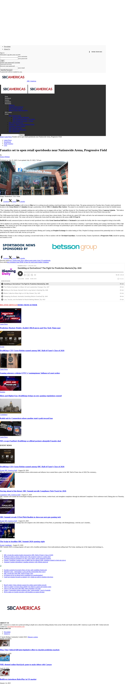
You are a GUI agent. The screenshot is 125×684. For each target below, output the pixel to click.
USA (5, 145)
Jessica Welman (5, 157)
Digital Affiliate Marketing (21, 117)
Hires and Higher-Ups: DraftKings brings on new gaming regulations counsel (31, 396)
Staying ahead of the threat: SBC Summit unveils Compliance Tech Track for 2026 (33, 491)
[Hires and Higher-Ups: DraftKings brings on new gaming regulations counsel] (10, 390)
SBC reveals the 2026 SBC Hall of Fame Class (18, 573)
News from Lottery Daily (18, 581)
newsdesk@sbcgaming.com (16, 626)
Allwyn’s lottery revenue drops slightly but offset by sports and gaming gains (27, 587)
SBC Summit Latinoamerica (17, 130)
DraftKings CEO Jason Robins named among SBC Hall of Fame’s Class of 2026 (32, 351)
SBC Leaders (8, 112)
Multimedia (8, 103)
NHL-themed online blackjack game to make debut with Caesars (26, 664)
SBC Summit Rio (14, 131)
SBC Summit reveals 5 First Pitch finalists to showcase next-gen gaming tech (30, 517)
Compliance (3, 414)
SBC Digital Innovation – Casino (23, 121)
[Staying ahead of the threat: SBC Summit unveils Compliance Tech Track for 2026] (7, 487)
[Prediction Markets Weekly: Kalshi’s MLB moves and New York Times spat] (10, 322)
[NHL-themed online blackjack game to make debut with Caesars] (5, 661)
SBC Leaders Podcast (15, 108)
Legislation (8, 101)
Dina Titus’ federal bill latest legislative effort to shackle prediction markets (29, 650)
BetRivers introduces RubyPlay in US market (18, 679)
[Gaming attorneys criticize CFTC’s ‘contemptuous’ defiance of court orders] (10, 367)
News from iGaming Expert (19, 566)
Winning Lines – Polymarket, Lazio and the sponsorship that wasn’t (25, 572)
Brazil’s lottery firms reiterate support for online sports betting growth (25, 585)
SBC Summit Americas (16, 123)
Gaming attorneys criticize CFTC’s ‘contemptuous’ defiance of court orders (30, 373)
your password (22, 58)
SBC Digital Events (15, 115)
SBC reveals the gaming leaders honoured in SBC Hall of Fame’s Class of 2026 (28, 555)
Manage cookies (33, 637)
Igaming (7, 100)
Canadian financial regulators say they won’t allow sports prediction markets (27, 558)
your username (22, 56)
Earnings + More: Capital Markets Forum (21, 124)
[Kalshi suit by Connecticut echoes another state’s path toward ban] (10, 413)
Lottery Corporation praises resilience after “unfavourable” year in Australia (27, 590)
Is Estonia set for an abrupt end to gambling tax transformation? (23, 575)
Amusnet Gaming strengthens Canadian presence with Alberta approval (26, 562)
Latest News (8, 137)
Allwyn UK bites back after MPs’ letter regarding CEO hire (22, 588)
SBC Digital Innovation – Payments (24, 119)
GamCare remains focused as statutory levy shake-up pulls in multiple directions (28, 577)
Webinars (12, 105)
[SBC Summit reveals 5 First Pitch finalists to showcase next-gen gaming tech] (7, 513)
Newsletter (7, 46)
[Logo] (14, 93)
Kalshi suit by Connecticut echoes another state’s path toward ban (26, 418)
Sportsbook (8, 98)
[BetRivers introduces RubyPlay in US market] (5, 675)
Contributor (8, 545)
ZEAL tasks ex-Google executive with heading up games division (24, 592)
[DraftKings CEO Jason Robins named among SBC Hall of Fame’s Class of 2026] (10, 345)
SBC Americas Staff (11, 470)
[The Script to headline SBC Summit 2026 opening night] (7, 538)
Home (6, 96)
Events (6, 114)
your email (21, 68)
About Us (7, 49)
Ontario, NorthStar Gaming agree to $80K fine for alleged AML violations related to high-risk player (35, 560)
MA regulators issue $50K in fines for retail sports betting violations (28, 262)
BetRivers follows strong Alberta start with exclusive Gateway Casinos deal (27, 557)
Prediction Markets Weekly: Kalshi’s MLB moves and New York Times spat (30, 328)
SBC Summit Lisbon (15, 128)
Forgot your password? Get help (10, 62)
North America (8, 143)
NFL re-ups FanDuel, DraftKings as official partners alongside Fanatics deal (30, 441)
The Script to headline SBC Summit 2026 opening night (22, 541)
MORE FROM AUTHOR (27, 305)
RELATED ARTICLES (9, 305)
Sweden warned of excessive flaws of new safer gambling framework (25, 570)
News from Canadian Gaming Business (24, 551)
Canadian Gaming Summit (17, 126)
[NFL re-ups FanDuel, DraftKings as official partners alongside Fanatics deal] (10, 435)
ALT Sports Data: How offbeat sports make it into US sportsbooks (29, 260)
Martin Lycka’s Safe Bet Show (18, 110)
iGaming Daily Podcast (16, 107)
